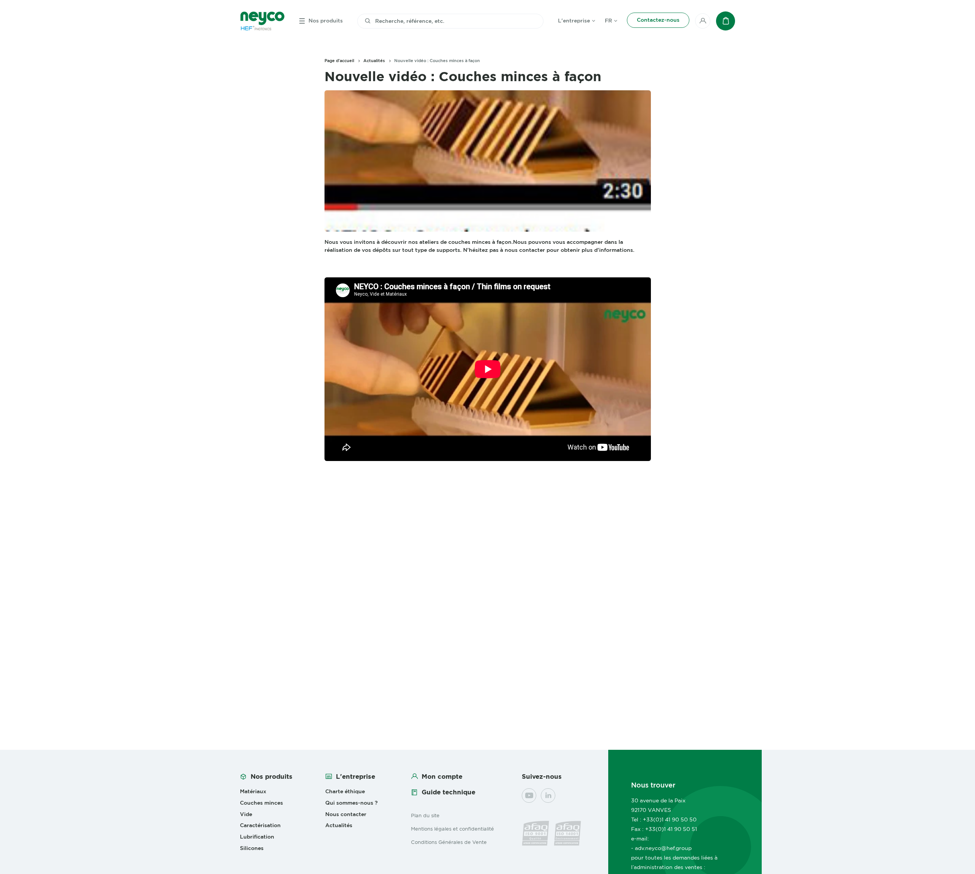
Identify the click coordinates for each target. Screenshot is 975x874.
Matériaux (253, 791)
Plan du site (425, 815)
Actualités (374, 60)
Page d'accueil (339, 60)
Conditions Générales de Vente (449, 842)
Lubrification (257, 836)
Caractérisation (260, 825)
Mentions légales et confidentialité (452, 829)
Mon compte (442, 776)
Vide (246, 814)
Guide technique (448, 792)
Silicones (252, 848)
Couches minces (261, 802)
